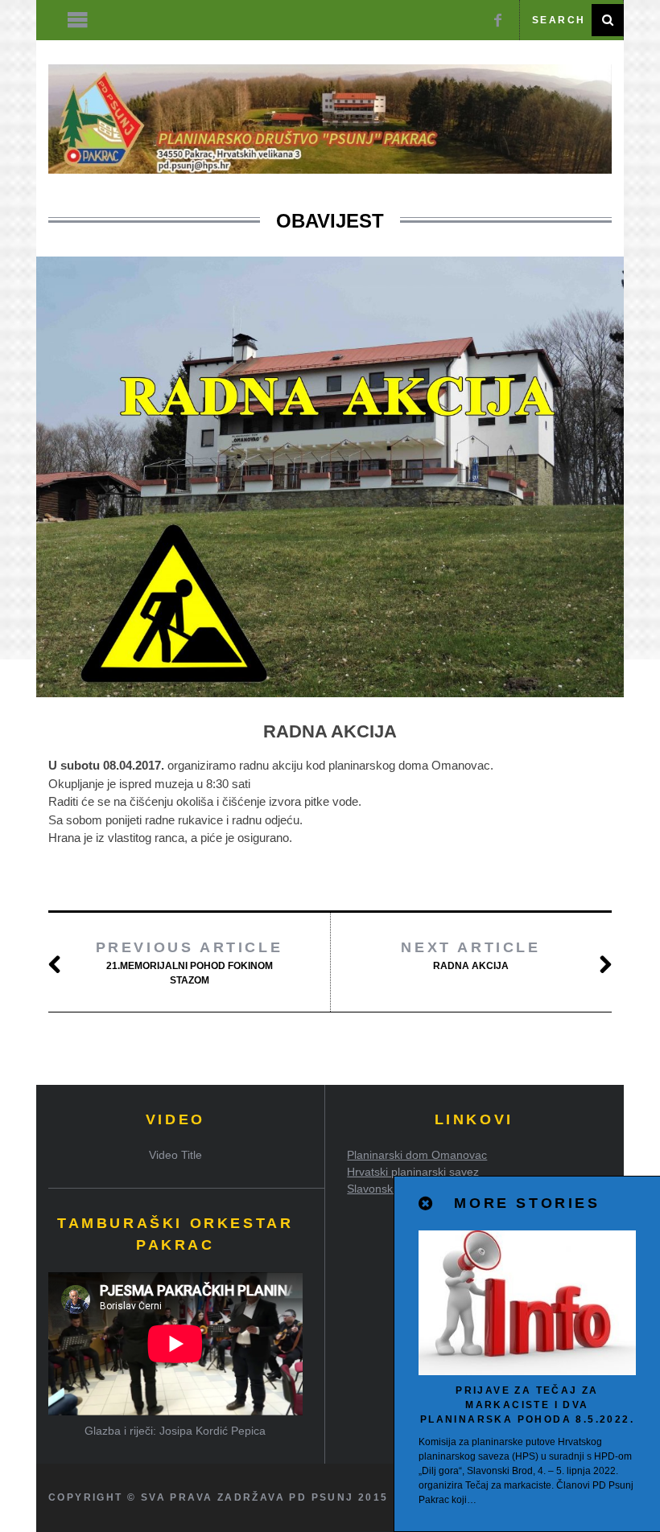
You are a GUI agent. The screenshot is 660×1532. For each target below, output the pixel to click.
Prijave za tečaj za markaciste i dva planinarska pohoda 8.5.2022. (527, 1405)
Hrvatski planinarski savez (413, 1171)
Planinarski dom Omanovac (417, 1154)
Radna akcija (470, 955)
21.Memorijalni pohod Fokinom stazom (189, 962)
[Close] (427, 1204)
